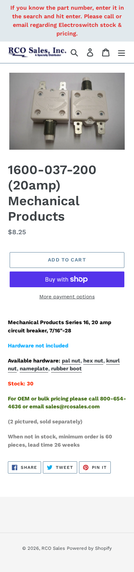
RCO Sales (53, 548)
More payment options (67, 296)
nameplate (34, 368)
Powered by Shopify (89, 548)
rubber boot (66, 368)
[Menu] (121, 52)
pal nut (71, 360)
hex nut (93, 360)
